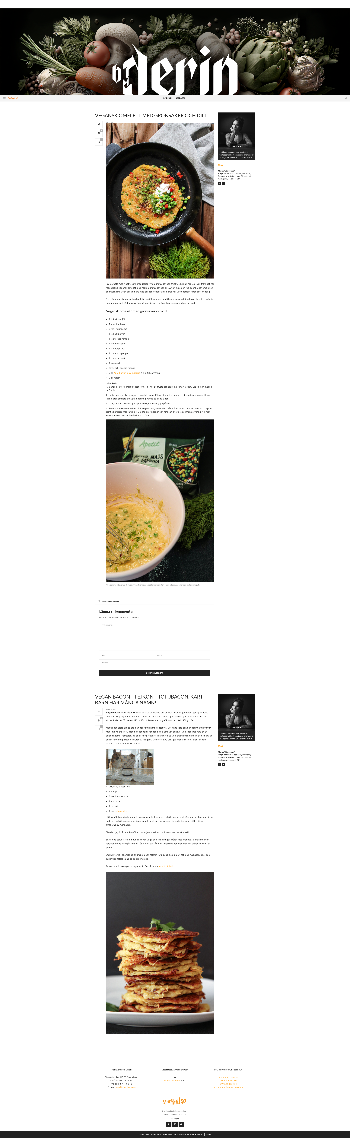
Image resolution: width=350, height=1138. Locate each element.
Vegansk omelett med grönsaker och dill (151, 115)
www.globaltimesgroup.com (228, 1087)
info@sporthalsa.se (126, 1087)
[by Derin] (175, 76)
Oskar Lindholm (172, 1080)
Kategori (180, 98)
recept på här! (165, 866)
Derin (221, 165)
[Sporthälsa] (13, 98)
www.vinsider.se (228, 1080)
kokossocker (121, 811)
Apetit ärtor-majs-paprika (127, 373)
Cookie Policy (196, 1134)
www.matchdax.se (228, 1077)
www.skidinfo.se (228, 1083)
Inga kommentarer (110, 601)
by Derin (167, 98)
